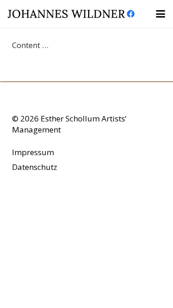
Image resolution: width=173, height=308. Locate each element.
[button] (160, 13)
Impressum (33, 152)
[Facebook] (131, 14)
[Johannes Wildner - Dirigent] (66, 14)
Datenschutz (34, 167)
